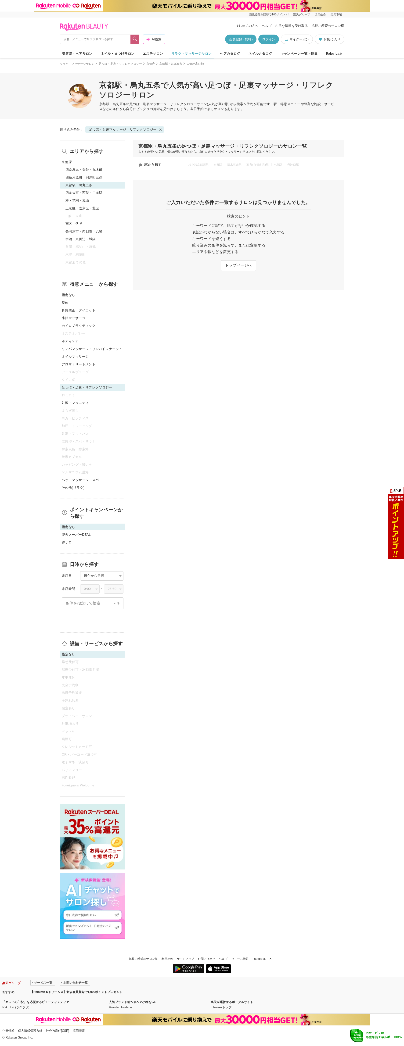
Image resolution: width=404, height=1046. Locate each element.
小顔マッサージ (73, 318)
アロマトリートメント (78, 364)
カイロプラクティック (78, 326)
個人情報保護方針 (30, 1030)
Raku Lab (334, 53)
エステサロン (153, 53)
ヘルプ (267, 26)
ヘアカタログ (230, 53)
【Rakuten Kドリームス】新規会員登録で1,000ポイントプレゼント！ (78, 992)
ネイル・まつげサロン (117, 53)
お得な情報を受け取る (291, 26)
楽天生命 (320, 14)
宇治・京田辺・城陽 (80, 239)
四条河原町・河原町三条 (84, 177)
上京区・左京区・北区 (82, 208)
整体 (65, 302)
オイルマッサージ (75, 356)
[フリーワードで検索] (135, 39)
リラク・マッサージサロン (191, 53)
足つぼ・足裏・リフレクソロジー (120, 63)
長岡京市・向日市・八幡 (84, 231)
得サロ (67, 542)
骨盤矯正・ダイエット (78, 310)
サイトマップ (185, 958)
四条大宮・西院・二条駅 (84, 193)
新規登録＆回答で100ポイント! (269, 14)
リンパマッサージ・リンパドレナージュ (92, 349)
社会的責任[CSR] (57, 1030)
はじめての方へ (246, 26)
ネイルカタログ (260, 53)
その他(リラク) (73, 487)
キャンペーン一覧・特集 (299, 53)
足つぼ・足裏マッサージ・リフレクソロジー (163, 104)
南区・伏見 (73, 223)
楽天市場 (336, 14)
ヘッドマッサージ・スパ (80, 480)
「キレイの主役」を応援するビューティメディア (35, 1002)
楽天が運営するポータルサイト (232, 1002)
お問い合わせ (206, 958)
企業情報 (8, 1030)
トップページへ (238, 265)
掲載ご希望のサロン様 (327, 26)
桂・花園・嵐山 (77, 200)
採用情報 (79, 1030)
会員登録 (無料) (241, 39)
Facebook (259, 958)
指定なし (68, 295)
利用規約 (167, 958)
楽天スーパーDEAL (76, 534)
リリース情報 (240, 958)
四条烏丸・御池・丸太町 (84, 169)
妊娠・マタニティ (75, 403)
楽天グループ (301, 14)
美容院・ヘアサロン (77, 53)
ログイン (268, 39)
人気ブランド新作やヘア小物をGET (133, 1002)
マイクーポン (299, 39)
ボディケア (70, 341)
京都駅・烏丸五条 (170, 63)
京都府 (150, 63)
